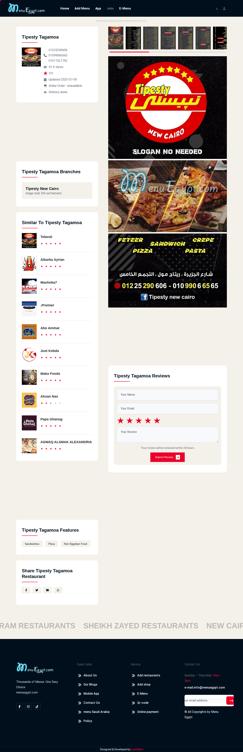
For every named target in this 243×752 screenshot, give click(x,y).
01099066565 (58, 55)
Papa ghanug (51, 419)
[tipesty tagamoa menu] (115, 38)
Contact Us (92, 703)
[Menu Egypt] (26, 8)
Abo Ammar (50, 328)
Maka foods (50, 374)
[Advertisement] (57, 134)
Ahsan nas (49, 396)
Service (136, 664)
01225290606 (58, 50)
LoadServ (137, 749)
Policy (88, 721)
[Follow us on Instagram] (28, 706)
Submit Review (164, 457)
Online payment (148, 712)
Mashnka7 (48, 282)
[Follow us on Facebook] (19, 706)
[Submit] (231, 700)
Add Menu (82, 8)
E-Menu (125, 8)
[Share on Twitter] (36, 590)
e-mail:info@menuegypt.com (205, 687)
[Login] (224, 8)
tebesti (46, 237)
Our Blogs (90, 684)
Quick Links (84, 664)
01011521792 (58, 60)
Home (64, 8)
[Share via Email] (47, 590)
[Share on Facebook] (26, 590)
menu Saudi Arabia (97, 712)
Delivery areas (58, 92)
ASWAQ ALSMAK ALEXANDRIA (66, 442)
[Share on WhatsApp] (58, 590)
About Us (90, 675)
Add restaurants (148, 675)
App (98, 8)
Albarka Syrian (52, 260)
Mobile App (91, 693)
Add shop (144, 684)
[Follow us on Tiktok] (37, 706)
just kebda (49, 351)
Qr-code (142, 703)
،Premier (47, 305)
